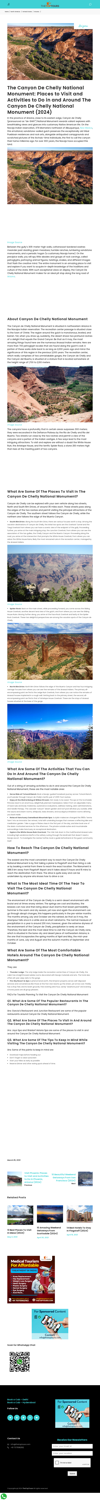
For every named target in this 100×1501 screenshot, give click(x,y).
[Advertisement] (50, 222)
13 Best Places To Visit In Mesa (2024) (19, 1231)
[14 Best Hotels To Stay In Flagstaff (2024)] (80, 1214)
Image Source (14, 242)
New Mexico (86, 127)
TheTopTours (28, 1488)
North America (15, 12)
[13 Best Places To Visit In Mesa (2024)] (20, 1215)
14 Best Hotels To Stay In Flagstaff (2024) (79, 1229)
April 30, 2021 (43, 1237)
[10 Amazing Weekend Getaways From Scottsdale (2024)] (50, 1214)
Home (7, 12)
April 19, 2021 (72, 1235)
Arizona (36, 12)
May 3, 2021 (12, 1237)
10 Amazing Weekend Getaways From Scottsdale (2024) (49, 1230)
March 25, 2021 (13, 1160)
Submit (72, 1474)
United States (27, 12)
